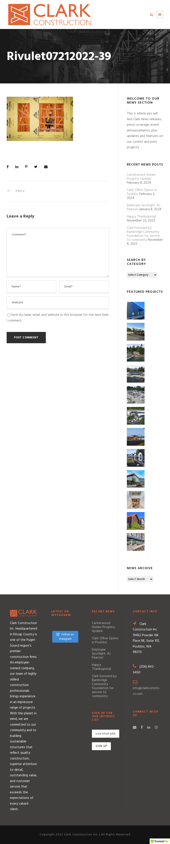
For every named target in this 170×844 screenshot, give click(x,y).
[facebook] (142, 727)
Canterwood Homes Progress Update (141, 176)
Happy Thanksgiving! (141, 216)
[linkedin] (148, 727)
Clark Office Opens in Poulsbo (105, 640)
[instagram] (156, 727)
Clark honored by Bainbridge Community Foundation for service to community (143, 234)
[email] (134, 727)
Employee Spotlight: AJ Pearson (101, 653)
